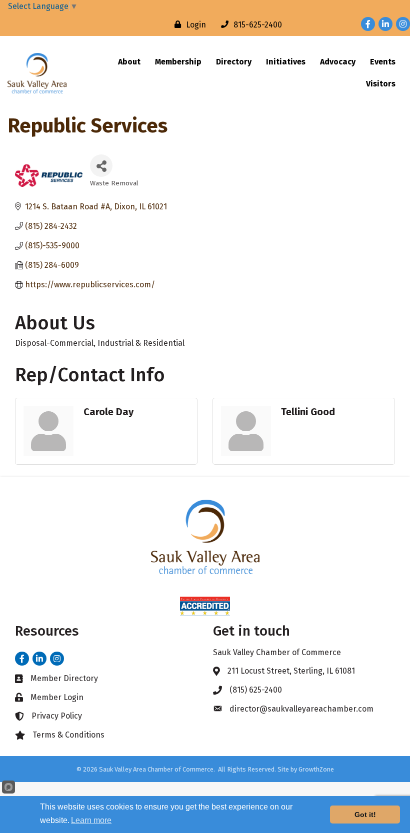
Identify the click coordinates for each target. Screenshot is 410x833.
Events (383, 61)
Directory (234, 61)
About (129, 61)
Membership (178, 61)
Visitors (381, 83)
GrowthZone (316, 769)
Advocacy (338, 61)
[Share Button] (101, 165)
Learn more (91, 820)
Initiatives (286, 61)
